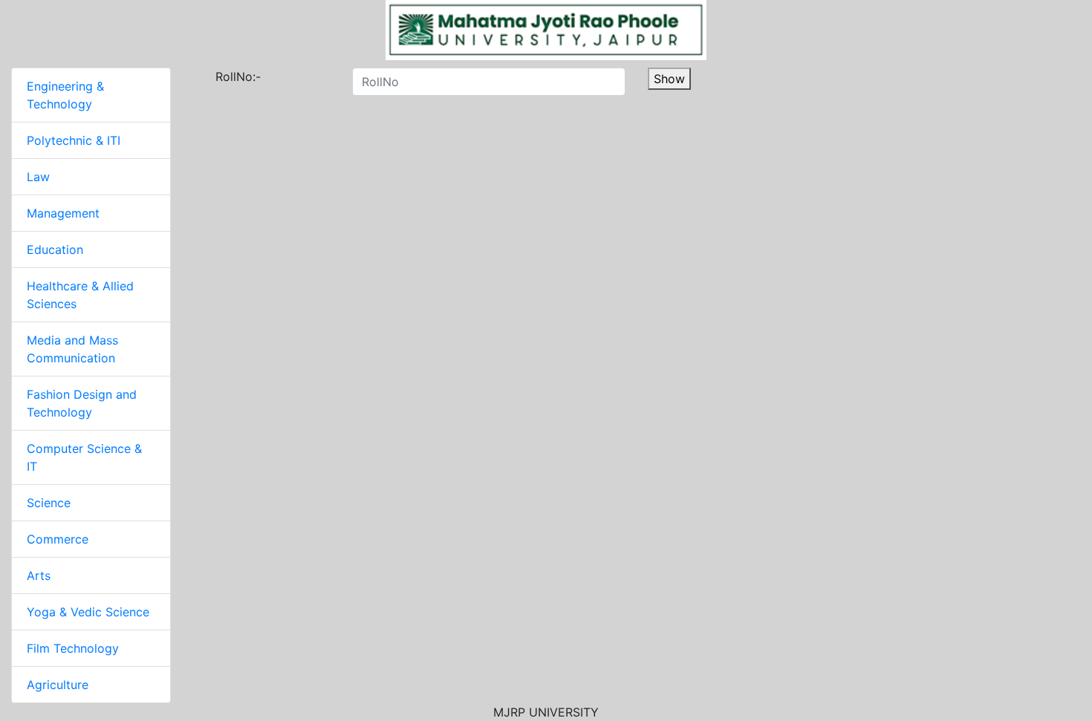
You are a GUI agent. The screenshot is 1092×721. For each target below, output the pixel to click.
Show (669, 78)
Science (49, 502)
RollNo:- (221, 76)
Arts (39, 575)
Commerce (57, 539)
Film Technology (73, 648)
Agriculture (57, 684)
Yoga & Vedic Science (88, 611)
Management (63, 213)
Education (55, 249)
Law (38, 176)
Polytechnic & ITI (73, 140)
